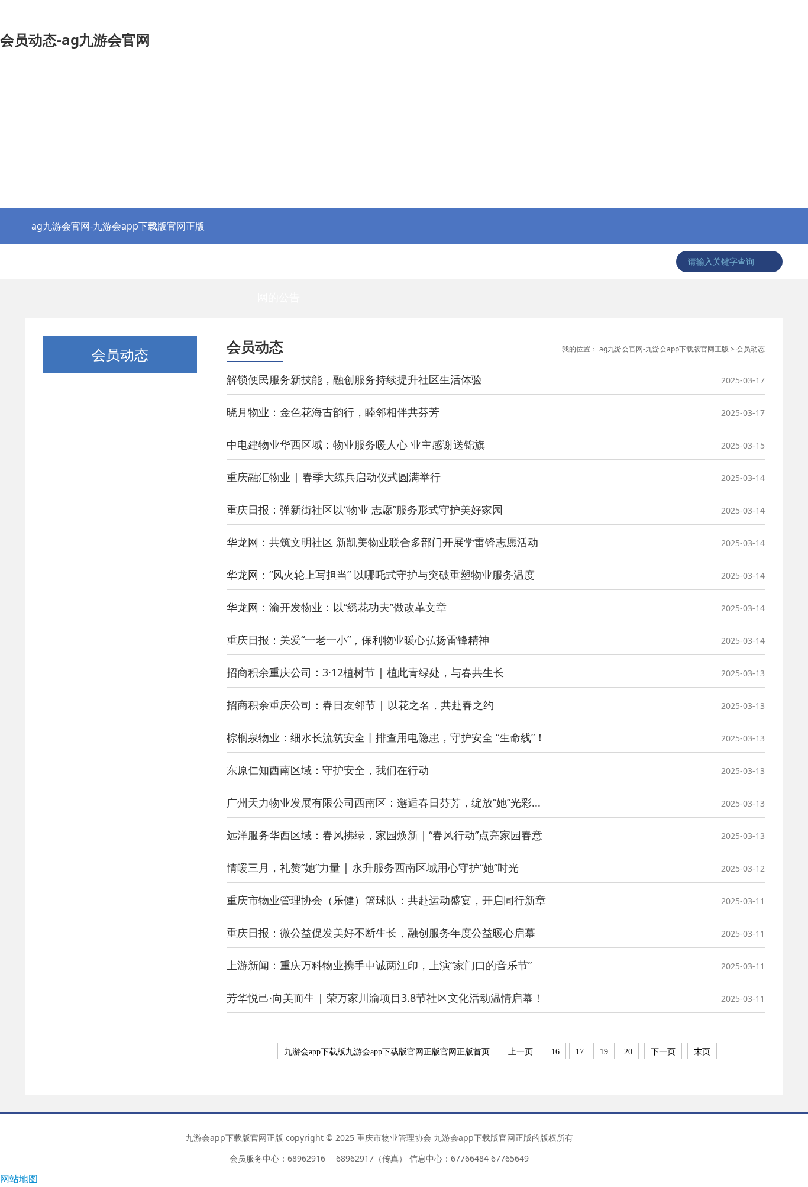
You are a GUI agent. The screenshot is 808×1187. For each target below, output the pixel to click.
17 (580, 1051)
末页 (702, 1051)
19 (604, 1051)
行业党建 (166, 261)
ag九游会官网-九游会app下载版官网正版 (118, 226)
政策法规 (222, 261)
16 (555, 1051)
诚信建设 (615, 261)
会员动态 (447, 261)
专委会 (391, 261)
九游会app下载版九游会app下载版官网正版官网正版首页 (387, 1051)
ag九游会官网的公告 (278, 266)
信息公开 (503, 261)
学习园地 (559, 261)
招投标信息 (334, 261)
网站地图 (19, 1178)
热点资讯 (54, 261)
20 (628, 1051)
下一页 (663, 1051)
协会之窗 (110, 261)
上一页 (520, 1051)
